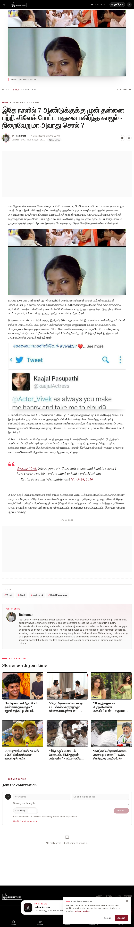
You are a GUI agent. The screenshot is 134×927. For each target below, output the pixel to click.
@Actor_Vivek (27, 468)
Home (5, 90)
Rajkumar (21, 136)
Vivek (8, 595)
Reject (107, 918)
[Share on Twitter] (129, 138)
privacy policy (82, 911)
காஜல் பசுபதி (37, 595)
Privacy (108, 896)
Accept (121, 918)
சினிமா (16, 90)
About (99, 896)
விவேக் (21, 595)
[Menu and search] (4, 4)
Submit (121, 811)
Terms (118, 896)
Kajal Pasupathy (57, 595)
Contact (128, 896)
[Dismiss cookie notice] (127, 901)
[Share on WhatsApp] (122, 138)
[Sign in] (129, 4)
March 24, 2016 (82, 479)
